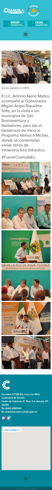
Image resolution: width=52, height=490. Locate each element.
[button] (26, 34)
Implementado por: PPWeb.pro (26, 489)
